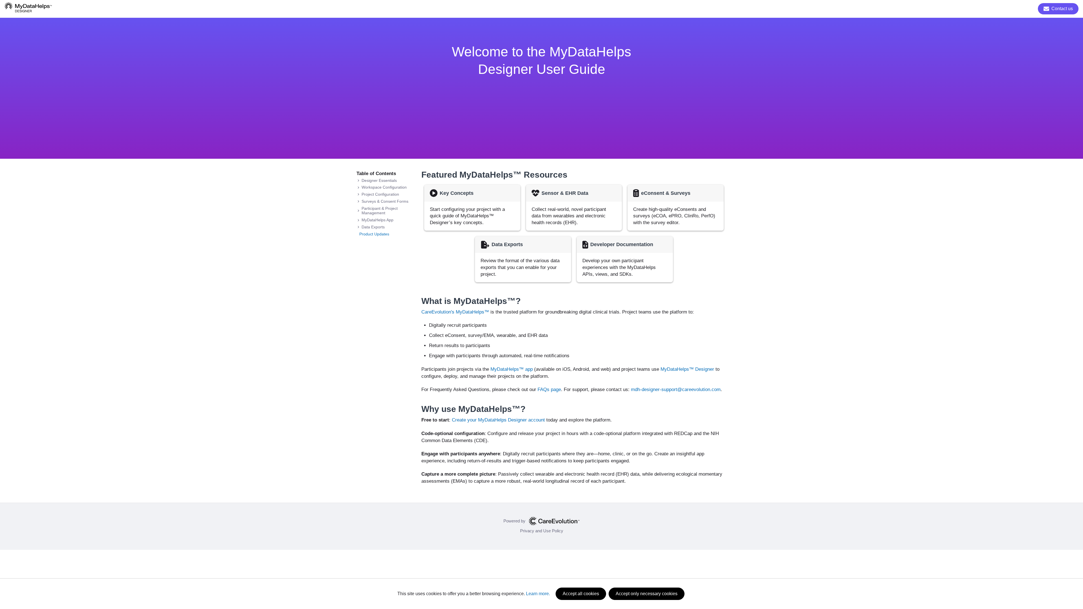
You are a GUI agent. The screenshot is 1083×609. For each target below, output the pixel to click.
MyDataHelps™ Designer (687, 369)
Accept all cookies (581, 593)
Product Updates (374, 234)
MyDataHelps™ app (511, 369)
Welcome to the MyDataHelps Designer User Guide (541, 60)
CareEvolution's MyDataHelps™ (455, 312)
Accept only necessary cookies (646, 593)
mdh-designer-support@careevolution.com (676, 389)
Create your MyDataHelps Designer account (498, 420)
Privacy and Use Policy (541, 530)
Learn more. (538, 593)
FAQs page (549, 389)
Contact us (1062, 8)
